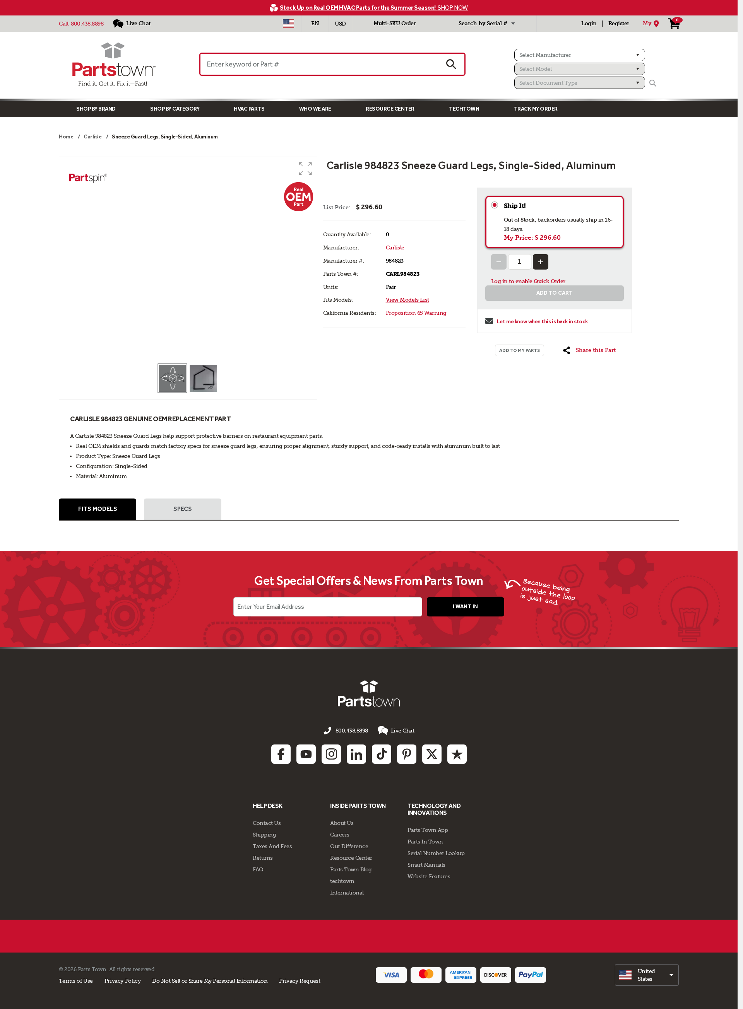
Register (618, 23)
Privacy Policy (122, 981)
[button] (305, 168)
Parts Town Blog (351, 869)
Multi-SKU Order (394, 23)
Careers (339, 834)
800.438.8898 (87, 23)
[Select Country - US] (288, 23)
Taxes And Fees (272, 846)
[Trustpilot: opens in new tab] (457, 754)
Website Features (428, 876)
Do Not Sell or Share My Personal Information (209, 981)
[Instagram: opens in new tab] (331, 754)
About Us (341, 823)
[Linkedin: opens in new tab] (356, 754)
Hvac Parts (249, 109)
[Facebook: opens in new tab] (281, 754)
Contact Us (267, 823)
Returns (263, 858)
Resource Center (390, 109)
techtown (342, 881)
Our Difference (349, 846)
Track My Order (536, 109)
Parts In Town (425, 841)
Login (589, 23)
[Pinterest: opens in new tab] (406, 754)
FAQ (258, 869)
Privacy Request (299, 981)
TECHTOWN (464, 109)
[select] (647, 975)
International (347, 892)
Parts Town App (427, 830)
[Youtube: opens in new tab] (306, 754)
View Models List (407, 300)
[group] (188, 260)
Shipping (264, 834)
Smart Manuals (426, 865)
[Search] (653, 83)
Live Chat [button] (402, 730)
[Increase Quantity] (540, 262)
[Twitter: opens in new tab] (432, 754)
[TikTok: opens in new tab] (381, 754)
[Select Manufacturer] (579, 55)
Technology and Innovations (434, 809)
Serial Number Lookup (435, 853)
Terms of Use (75, 981)
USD (340, 23)
